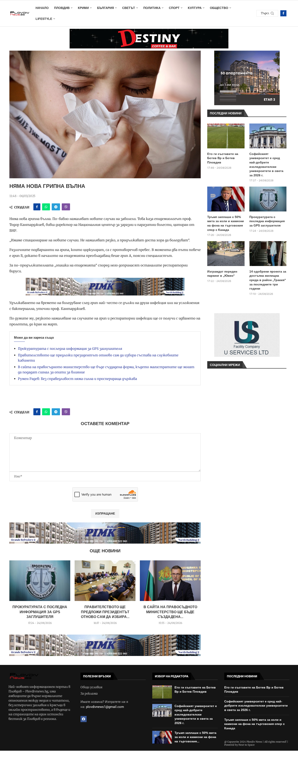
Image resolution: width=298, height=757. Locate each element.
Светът (128, 8)
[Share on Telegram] (56, 206)
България (105, 8)
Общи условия (91, 687)
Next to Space (246, 744)
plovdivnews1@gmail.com (105, 707)
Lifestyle (44, 19)
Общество (219, 8)
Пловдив (62, 8)
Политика (152, 8)
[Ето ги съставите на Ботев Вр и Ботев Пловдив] (226, 136)
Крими (83, 8)
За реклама (89, 693)
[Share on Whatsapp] (46, 206)
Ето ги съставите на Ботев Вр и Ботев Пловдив (222, 158)
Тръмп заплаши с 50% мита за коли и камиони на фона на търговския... (195, 737)
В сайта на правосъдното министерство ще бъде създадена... (170, 612)
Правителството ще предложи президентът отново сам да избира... (105, 612)
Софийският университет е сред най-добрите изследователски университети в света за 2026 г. (266, 164)
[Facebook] (283, 13)
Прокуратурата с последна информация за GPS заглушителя (70, 349)
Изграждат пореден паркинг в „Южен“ (222, 274)
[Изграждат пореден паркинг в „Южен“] (226, 253)
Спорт (174, 8)
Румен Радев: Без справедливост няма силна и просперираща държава (77, 379)
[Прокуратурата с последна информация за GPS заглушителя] (39, 580)
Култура (195, 8)
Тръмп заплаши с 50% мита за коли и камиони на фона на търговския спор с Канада (225, 223)
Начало (42, 8)
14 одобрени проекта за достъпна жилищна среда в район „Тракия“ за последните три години (267, 280)
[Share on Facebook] (36, 206)
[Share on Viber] (66, 206)
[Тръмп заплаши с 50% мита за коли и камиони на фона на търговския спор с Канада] (226, 199)
